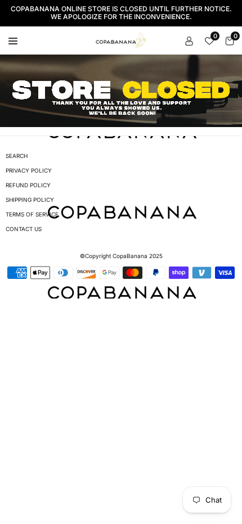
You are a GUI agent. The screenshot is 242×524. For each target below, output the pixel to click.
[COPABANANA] (121, 39)
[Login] (189, 40)
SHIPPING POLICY (30, 199)
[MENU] (13, 40)
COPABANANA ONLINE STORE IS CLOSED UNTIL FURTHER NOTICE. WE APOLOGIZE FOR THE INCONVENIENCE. (121, 13)
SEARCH (17, 155)
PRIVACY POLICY (29, 170)
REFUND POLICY (28, 185)
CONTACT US (24, 228)
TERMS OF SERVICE (32, 214)
